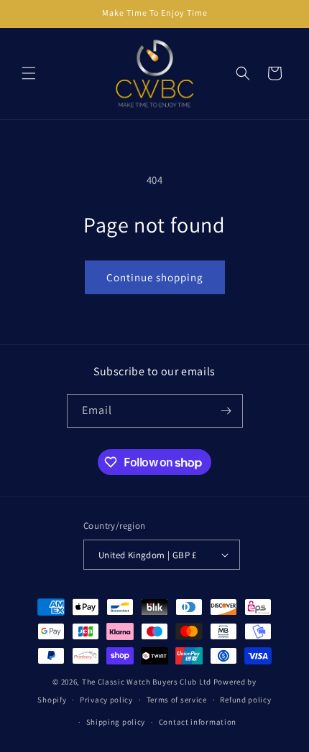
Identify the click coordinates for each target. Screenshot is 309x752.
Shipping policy (116, 722)
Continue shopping (154, 277)
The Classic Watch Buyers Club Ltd (146, 682)
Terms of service (177, 700)
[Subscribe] (226, 411)
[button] (29, 73)
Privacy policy (106, 700)
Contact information (197, 722)
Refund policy (245, 700)
